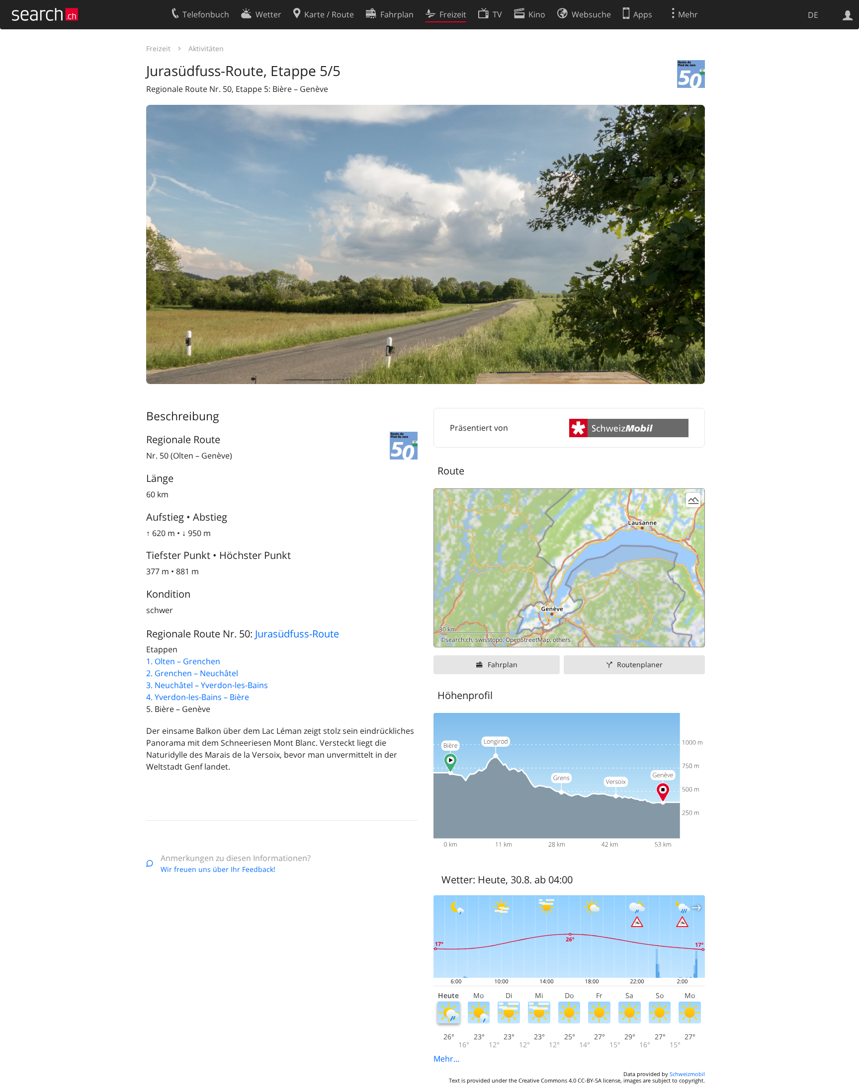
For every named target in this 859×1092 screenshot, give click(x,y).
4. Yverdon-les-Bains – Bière (197, 697)
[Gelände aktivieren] (693, 500)
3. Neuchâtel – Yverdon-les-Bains (207, 685)
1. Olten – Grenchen (183, 661)
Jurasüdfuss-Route (297, 633)
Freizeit (158, 48)
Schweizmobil (687, 1074)
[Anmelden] (848, 14)
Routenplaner (640, 664)
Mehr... (446, 1058)
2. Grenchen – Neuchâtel (192, 673)
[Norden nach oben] (693, 635)
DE (813, 14)
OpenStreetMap (528, 639)
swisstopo (489, 639)
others (562, 639)
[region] (569, 568)
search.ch (458, 639)
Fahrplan (502, 664)
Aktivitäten (206, 48)
